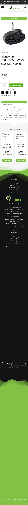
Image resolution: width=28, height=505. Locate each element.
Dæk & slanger (8, 50)
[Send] (25, 11)
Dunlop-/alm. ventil (5, 52)
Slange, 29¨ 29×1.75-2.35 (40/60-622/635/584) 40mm (7, 147)
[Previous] (1, 148)
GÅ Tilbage (14, 18)
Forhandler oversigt (14, 237)
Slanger (24, 50)
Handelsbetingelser (14, 241)
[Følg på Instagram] (5, 383)
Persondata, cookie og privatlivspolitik (14, 243)
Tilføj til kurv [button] (7, 160)
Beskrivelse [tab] (4, 101)
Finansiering (14, 234)
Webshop (14, 232)
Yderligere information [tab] (7, 104)
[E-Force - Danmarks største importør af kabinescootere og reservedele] (14, 7)
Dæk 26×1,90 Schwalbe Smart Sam (21, 146)
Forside (2, 50)
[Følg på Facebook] (2, 383)
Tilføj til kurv (16, 85)
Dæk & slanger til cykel (16, 50)
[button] (2, 7)
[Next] (27, 148)
